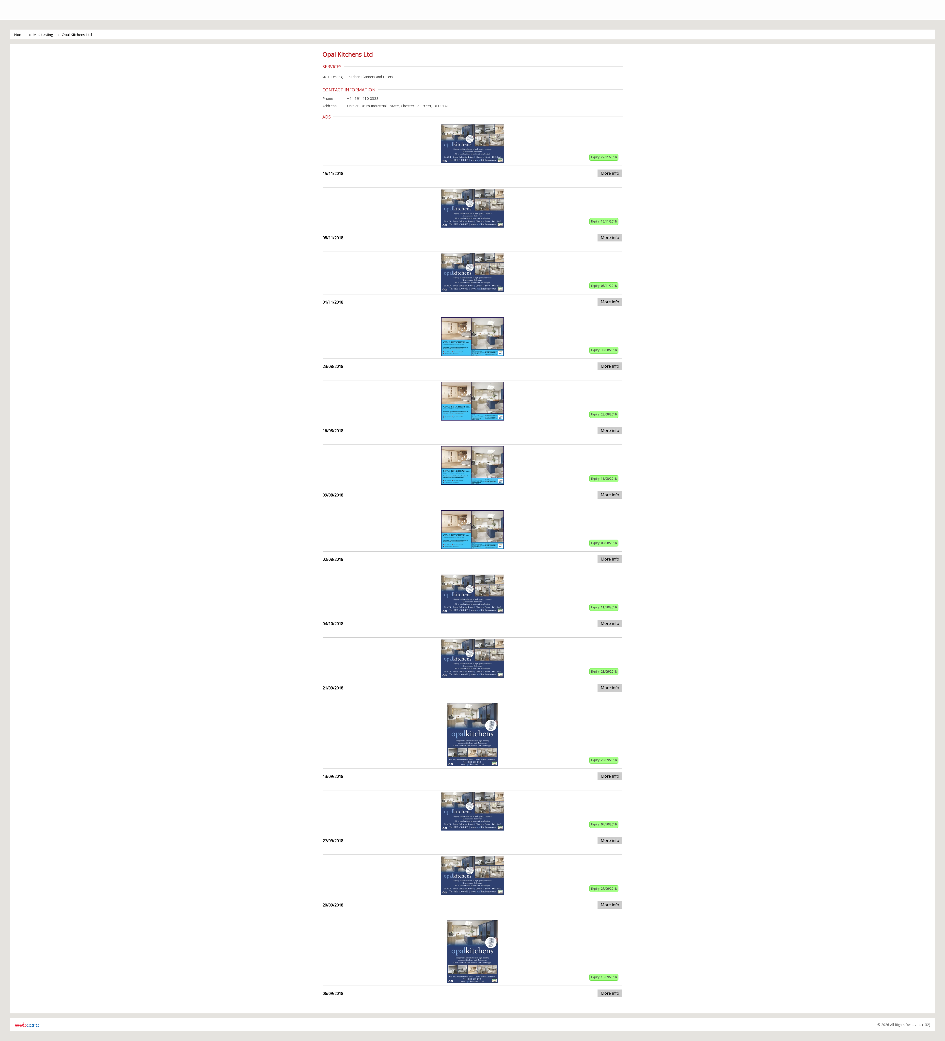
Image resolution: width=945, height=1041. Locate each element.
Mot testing (43, 34)
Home (19, 34)
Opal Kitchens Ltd (77, 34)
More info (610, 173)
